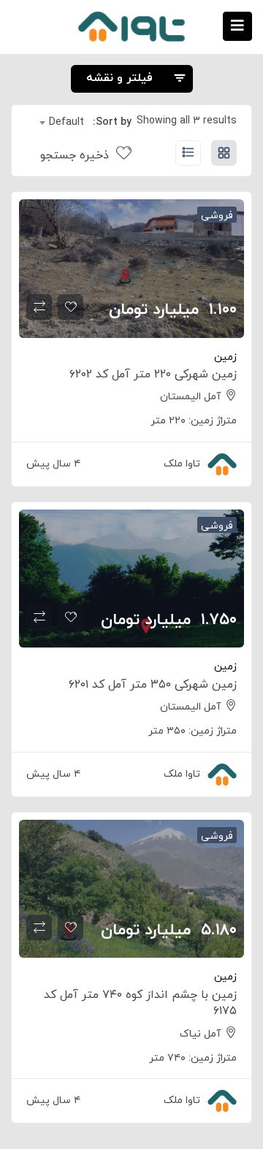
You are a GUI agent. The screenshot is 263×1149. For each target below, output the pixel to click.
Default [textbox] (66, 122)
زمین (225, 357)
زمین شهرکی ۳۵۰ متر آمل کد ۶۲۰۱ (153, 685)
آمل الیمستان (190, 397)
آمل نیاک (200, 1034)
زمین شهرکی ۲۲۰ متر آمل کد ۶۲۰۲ (153, 374)
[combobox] (62, 122)
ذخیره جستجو (76, 155)
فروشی (217, 216)
